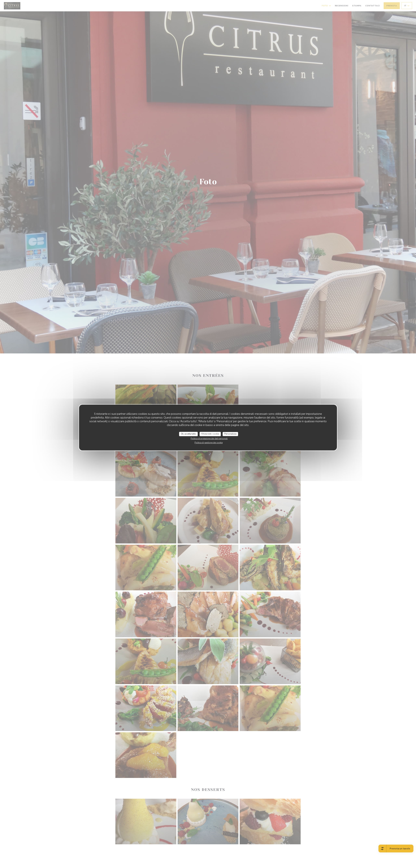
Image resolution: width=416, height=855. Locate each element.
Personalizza (230, 433)
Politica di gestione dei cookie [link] (209, 442)
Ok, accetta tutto (188, 433)
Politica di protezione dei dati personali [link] (209, 438)
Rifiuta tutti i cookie (210, 433)
